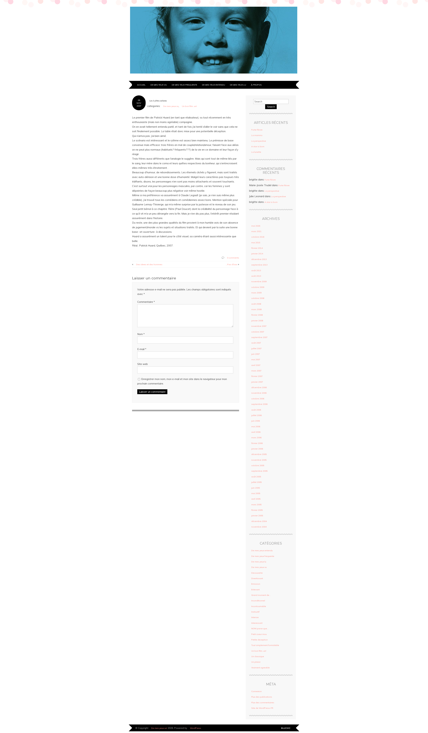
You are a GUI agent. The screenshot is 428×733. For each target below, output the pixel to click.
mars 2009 (256, 292)
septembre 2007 (259, 337)
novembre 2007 (258, 326)
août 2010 (256, 276)
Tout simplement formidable (265, 645)
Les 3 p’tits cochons (158, 100)
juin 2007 (255, 354)
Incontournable (258, 606)
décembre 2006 (259, 387)
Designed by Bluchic (287, 728)
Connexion (256, 691)
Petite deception (259, 639)
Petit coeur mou (259, 634)
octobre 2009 (257, 287)
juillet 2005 (256, 482)
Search (271, 106)
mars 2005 (256, 504)
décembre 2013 (259, 259)
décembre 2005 (259, 454)
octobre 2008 (257, 298)
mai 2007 (255, 359)
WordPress (195, 728)
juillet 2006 (256, 415)
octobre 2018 (257, 237)
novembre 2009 (258, 281)
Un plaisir (255, 662)
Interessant (256, 623)
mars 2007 (256, 370)
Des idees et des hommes (149, 264)
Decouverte (257, 573)
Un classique (257, 656)
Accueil (141, 85)
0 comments (233, 257)
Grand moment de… (261, 595)
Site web (142, 364)
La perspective (258, 141)
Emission (255, 584)
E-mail (141, 349)
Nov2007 (139, 104)
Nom (141, 334)
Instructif (255, 612)
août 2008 (256, 304)
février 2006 (257, 443)
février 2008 (257, 315)
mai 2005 (255, 493)
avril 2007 (255, 365)
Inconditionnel (258, 600)
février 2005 (257, 510)
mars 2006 (256, 437)
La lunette (256, 152)
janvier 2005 (257, 515)
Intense (255, 617)
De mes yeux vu (158, 85)
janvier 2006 (257, 448)
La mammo (256, 135)
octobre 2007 (257, 331)
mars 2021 (256, 231)
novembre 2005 (258, 460)
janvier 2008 (257, 320)
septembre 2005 (259, 471)
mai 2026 (255, 226)
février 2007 (257, 376)
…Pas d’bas (231, 264)
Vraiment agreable (260, 667)
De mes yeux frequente (184, 85)
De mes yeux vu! (159, 728)
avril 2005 (255, 499)
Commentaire (146, 301)
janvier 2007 (257, 382)
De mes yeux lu (238, 85)
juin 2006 (255, 421)
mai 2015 (255, 242)
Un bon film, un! (189, 106)
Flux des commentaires (262, 702)
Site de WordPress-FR (262, 708)
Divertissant (257, 578)
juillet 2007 (256, 348)
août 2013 (256, 270)
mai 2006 (255, 426)
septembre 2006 (259, 404)
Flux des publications (261, 697)
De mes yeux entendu (213, 85)
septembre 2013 (259, 264)
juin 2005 (255, 488)
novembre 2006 (258, 393)
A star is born (257, 146)
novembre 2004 (258, 526)
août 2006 (256, 410)
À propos (256, 85)
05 (139, 100)
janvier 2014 (257, 253)
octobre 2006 (257, 398)
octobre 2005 (257, 465)
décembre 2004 (259, 521)
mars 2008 (256, 309)
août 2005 (256, 476)
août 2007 (256, 343)
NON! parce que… (260, 628)
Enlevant (255, 589)
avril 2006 (255, 432)
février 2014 (257, 248)
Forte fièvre (256, 129)
